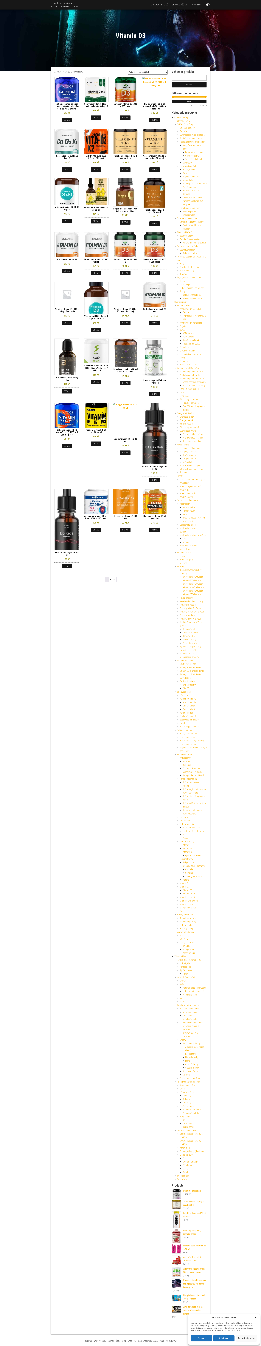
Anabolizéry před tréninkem (192, 378)
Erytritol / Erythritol (191, 1161)
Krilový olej (184, 935)
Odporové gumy (192, 156)
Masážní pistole (189, 211)
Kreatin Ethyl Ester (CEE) (190, 486)
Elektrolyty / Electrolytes (193, 831)
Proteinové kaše (190, 994)
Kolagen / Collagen (188, 451)
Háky (182, 263)
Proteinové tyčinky (188, 744)
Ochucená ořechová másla (191, 1022)
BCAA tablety (188, 336)
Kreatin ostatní (186, 497)
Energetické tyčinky (188, 733)
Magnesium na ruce (191, 176)
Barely (182, 281)
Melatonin (187, 542)
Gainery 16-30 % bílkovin (190, 667)
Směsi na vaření (187, 1106)
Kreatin (180, 476)
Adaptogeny (185, 504)
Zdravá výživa (180, 4)
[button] (255, 1317)
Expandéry (187, 162)
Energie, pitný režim (185, 413)
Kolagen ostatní (189, 458)
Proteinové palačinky (192, 1109)
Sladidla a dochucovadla (187, 1130)
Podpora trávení (184, 552)
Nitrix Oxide (184, 396)
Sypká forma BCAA (191, 340)
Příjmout (201, 1338)
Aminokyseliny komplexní (191, 323)
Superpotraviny (186, 859)
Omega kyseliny (187, 942)
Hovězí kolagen (189, 455)
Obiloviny (186, 1099)
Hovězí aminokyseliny (189, 364)
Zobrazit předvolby (246, 1338)
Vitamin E (187, 845)
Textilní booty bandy (194, 159)
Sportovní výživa (61, 3)
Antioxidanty (185, 758)
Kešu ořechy (190, 1054)
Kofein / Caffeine (187, 712)
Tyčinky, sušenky (184, 730)
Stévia (185, 1168)
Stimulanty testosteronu (190, 399)
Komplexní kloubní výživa (190, 465)
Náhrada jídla (185, 967)
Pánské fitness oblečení (190, 239)
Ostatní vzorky (186, 925)
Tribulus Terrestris (191, 403)
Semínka (186, 1074)
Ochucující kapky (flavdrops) (192, 1151)
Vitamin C (184, 883)
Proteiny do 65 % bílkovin (190, 619)
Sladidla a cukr (186, 1155)
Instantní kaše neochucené (194, 988)
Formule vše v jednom (189, 389)
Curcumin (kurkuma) (192, 768)
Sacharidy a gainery (185, 660)
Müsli (182, 998)
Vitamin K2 (187, 848)
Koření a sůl (185, 1148)
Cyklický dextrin (189, 685)
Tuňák (185, 974)
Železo (185, 838)
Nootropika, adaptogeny (187, 500)
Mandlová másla (190, 1019)
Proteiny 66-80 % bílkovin (190, 608)
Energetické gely (187, 417)
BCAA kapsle (188, 333)
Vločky (183, 1001)
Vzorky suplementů (185, 914)
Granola (183, 980)
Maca (185, 514)
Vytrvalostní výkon (188, 431)
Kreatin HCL (185, 490)
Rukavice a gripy (187, 270)
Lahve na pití (185, 284)
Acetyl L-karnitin (189, 702)
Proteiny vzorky (186, 928)
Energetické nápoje (188, 420)
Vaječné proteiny (187, 653)
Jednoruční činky (187, 249)
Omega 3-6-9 (188, 949)
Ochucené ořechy (190, 1071)
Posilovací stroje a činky (187, 246)
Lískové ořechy (191, 1057)
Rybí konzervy (186, 970)
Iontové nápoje (186, 423)
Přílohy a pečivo (187, 1092)
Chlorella (189, 869)
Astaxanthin (188, 761)
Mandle (188, 1061)
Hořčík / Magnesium (188, 779)
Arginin (183, 326)
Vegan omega (189, 953)
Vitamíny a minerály (185, 754)
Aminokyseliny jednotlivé (190, 309)
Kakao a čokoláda (187, 1085)
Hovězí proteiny (186, 598)
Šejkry (182, 291)
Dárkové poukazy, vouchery (191, 222)
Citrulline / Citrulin (187, 350)
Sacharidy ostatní (187, 681)
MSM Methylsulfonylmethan (192, 469)
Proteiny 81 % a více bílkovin (192, 611)
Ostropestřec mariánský (193, 775)
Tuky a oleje (185, 1116)
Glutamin (184, 361)
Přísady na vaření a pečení (188, 1081)
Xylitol (185, 1172)
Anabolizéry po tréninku (190, 375)
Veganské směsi (190, 643)
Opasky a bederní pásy (190, 267)
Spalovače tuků (159, 4)
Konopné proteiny (190, 632)
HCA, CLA (184, 695)
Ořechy (183, 1040)
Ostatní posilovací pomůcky (195, 183)
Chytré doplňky (183, 121)
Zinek (182, 911)
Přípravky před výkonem (193, 437)
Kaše (182, 984)
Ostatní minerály (187, 824)
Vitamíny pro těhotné (189, 900)
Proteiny (197, 4)
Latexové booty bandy (194, 152)
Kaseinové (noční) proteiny (191, 601)
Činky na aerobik (190, 253)
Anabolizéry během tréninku (192, 371)
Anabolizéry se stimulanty (194, 385)
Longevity (184, 817)
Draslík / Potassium (191, 827)
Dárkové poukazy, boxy (187, 218)
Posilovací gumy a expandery (192, 142)
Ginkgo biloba (188, 862)
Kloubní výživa (183, 444)
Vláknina (183, 563)
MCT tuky (184, 939)
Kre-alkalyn (184, 483)
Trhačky (183, 274)
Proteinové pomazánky (190, 1078)
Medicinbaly (188, 180)
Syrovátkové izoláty (188, 650)
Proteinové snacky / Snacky (192, 740)
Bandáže (183, 131)
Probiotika (184, 556)
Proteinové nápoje (188, 604)
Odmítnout (224, 1338)
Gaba (185, 538)
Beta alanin (184, 347)
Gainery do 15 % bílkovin (190, 674)
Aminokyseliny (183, 305)
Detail (67, 120)
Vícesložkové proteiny (189, 657)
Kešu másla (188, 1015)
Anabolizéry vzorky (188, 921)
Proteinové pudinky (191, 1113)
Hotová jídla (185, 963)
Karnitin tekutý (189, 709)
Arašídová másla (190, 1012)
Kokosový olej (188, 1123)
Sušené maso (183, 1175)
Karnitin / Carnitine (188, 698)
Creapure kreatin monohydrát (193, 479)
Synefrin (183, 723)
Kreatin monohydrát (188, 493)
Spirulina (189, 873)
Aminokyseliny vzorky (189, 918)
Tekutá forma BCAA (191, 343)
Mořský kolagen (189, 462)
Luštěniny (187, 1095)
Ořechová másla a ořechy (188, 1005)
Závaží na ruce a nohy (192, 197)
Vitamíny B (187, 852)
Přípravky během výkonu (193, 434)
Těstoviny (187, 1102)
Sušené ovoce (183, 1179)
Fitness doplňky (181, 117)
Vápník (185, 834)
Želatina (183, 472)
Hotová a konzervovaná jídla (189, 960)
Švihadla (186, 194)
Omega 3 (186, 946)
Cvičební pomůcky (185, 124)
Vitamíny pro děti (187, 897)
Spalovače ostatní (188, 716)
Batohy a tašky (186, 235)
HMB (182, 392)
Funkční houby (189, 511)
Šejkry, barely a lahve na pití (189, 277)
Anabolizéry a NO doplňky (188, 368)
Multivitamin (185, 820)
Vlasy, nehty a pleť (188, 907)
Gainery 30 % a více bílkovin (192, 671)
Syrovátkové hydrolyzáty (190, 646)
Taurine (186, 312)
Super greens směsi (194, 876)
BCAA (182, 329)
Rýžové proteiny (189, 636)
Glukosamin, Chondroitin (190, 448)
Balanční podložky (187, 128)
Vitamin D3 (184, 886)
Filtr (189, 101)
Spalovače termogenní (190, 719)
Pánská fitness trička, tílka (194, 242)
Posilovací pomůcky (188, 166)
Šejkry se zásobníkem (192, 298)
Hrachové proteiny (190, 629)
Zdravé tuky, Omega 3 (186, 932)
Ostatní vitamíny (187, 841)
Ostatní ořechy (191, 1064)
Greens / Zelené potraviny (194, 866)
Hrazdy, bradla (189, 169)
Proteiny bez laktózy (188, 615)
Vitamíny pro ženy (187, 904)
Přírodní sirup (188, 1165)
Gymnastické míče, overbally (192, 135)
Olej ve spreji (188, 1127)
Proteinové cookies (188, 737)
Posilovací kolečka (191, 190)
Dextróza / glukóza (188, 664)
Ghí (184, 1120)
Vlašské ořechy (192, 1067)
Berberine (187, 765)
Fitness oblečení (184, 232)
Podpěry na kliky (190, 187)
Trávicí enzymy (186, 559)
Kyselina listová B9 (193, 855)
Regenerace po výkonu (193, 441)
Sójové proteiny (189, 639)
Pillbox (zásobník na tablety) (192, 288)
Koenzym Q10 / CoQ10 (192, 772)
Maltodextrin (185, 678)
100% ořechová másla (189, 1008)
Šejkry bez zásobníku (192, 295)
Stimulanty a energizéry (190, 427)
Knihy (185, 173)
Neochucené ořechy (191, 1043)
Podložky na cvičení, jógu (191, 138)
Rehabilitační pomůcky (190, 208)
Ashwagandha (189, 507)
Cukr (185, 1158)
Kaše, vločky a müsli (186, 977)
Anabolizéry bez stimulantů (194, 382)
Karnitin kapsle (189, 705)
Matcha (186, 880)
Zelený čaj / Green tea (189, 726)
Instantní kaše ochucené (193, 991)
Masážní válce (189, 215)
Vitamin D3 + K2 (189, 893)
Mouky (182, 1088)
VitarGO (186, 688)
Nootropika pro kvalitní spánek (193, 535)
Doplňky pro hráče (188, 525)
